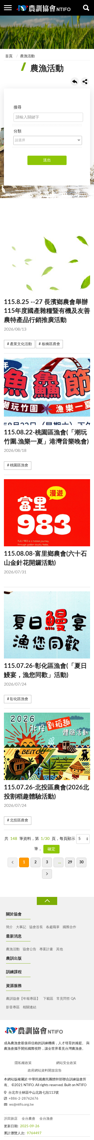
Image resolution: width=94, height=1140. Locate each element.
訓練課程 (14, 972)
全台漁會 (46, 1118)
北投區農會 (19, 820)
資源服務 (14, 986)
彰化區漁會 (19, 699)
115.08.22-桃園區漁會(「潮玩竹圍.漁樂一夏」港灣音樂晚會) (46, 441)
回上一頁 (74, 81)
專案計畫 (46, 949)
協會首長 (36, 927)
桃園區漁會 (19, 465)
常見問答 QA (66, 998)
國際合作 (69, 927)
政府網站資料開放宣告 (45, 1070)
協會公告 (29, 949)
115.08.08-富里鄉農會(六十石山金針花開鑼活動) (45, 562)
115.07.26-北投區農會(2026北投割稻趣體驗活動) (46, 796)
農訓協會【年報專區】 (23, 998)
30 (81, 862)
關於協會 (14, 914)
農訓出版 (14, 958)
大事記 (21, 927)
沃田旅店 (10, 1118)
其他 (59, 949)
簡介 (9, 927)
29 (70, 862)
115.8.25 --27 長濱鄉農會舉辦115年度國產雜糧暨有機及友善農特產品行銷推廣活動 (47, 315)
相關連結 (29, 1007)
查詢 (86, 8)
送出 (47, 160)
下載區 (48, 998)
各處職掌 (53, 927)
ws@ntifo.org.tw (21, 1104)
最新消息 (14, 936)
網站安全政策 (66, 1063)
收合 (47, 901)
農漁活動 (27, 56)
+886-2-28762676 (23, 1098)
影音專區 (13, 1007)
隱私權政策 (23, 1063)
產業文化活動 (21, 344)
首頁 (9, 56)
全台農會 (28, 1118)
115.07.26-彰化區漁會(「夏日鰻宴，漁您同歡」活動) (45, 674)
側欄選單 (8, 8)
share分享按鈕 (85, 81)
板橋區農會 (51, 344)
